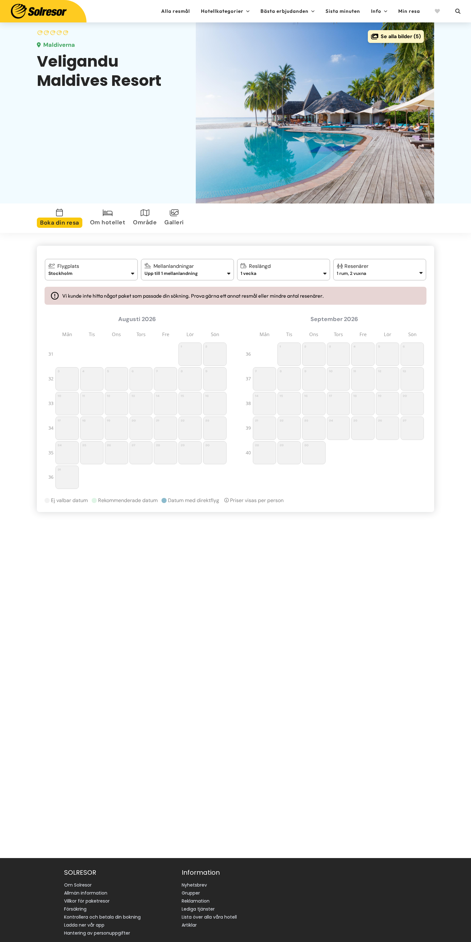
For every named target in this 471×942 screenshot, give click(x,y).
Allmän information (85, 893)
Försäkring (75, 909)
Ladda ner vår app (84, 925)
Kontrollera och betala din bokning (102, 917)
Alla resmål (175, 11)
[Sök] (457, 11)
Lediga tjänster (198, 909)
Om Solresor (78, 885)
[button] (379, 269)
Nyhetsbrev (194, 885)
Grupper (191, 893)
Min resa (409, 11)
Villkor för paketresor (87, 901)
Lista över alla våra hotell (209, 917)
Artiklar (189, 925)
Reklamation (196, 901)
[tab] (61, 218)
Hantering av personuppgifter (97, 933)
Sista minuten (343, 11)
